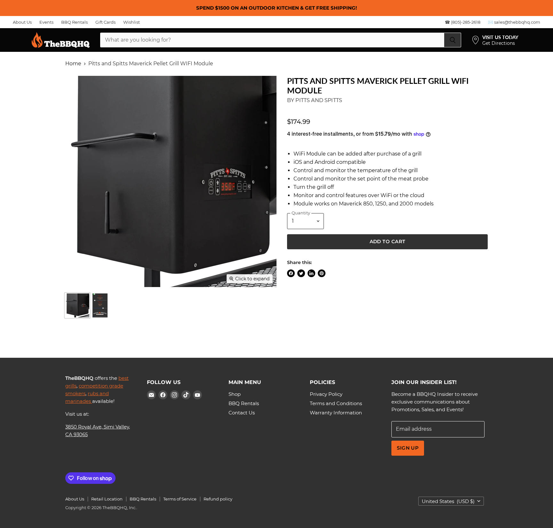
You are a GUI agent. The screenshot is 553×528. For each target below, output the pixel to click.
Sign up (408, 448)
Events (46, 22)
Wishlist (131, 22)
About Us (22, 22)
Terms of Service (179, 498)
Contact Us (241, 413)
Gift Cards (105, 22)
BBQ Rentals (74, 22)
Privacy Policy (326, 394)
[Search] (452, 40)
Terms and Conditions (336, 403)
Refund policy (218, 498)
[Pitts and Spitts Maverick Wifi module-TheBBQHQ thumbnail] (77, 305)
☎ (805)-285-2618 (462, 22)
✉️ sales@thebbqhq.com (514, 22)
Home (73, 64)
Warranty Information (336, 413)
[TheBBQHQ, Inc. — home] (60, 40)
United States (448, 501)
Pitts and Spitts (318, 100)
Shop (234, 394)
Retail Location (107, 498)
